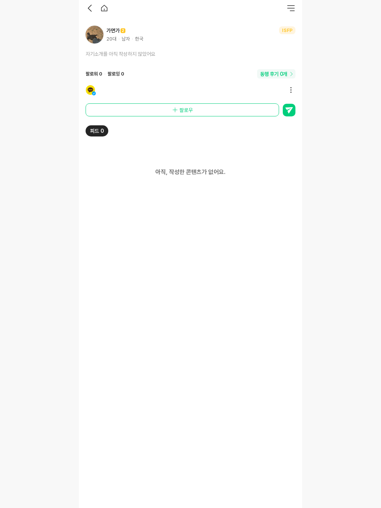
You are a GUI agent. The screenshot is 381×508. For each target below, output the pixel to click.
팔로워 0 (94, 73)
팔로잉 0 (116, 73)
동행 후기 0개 (273, 74)
